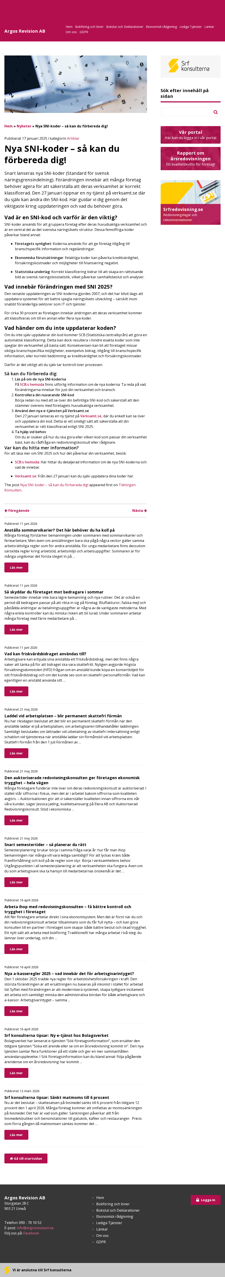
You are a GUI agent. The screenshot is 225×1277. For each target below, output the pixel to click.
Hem (69, 27)
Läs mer (16, 567)
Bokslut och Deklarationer (124, 27)
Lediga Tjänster (191, 27)
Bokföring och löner (89, 27)
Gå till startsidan (27, 1158)
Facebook (31, 1233)
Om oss (71, 32)
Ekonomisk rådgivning (161, 27)
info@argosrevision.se (35, 1227)
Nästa (138, 510)
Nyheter (24, 126)
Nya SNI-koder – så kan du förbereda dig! (54, 484)
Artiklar (73, 138)
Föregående (18, 510)
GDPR (84, 32)
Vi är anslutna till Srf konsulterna (41, 1270)
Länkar (209, 27)
